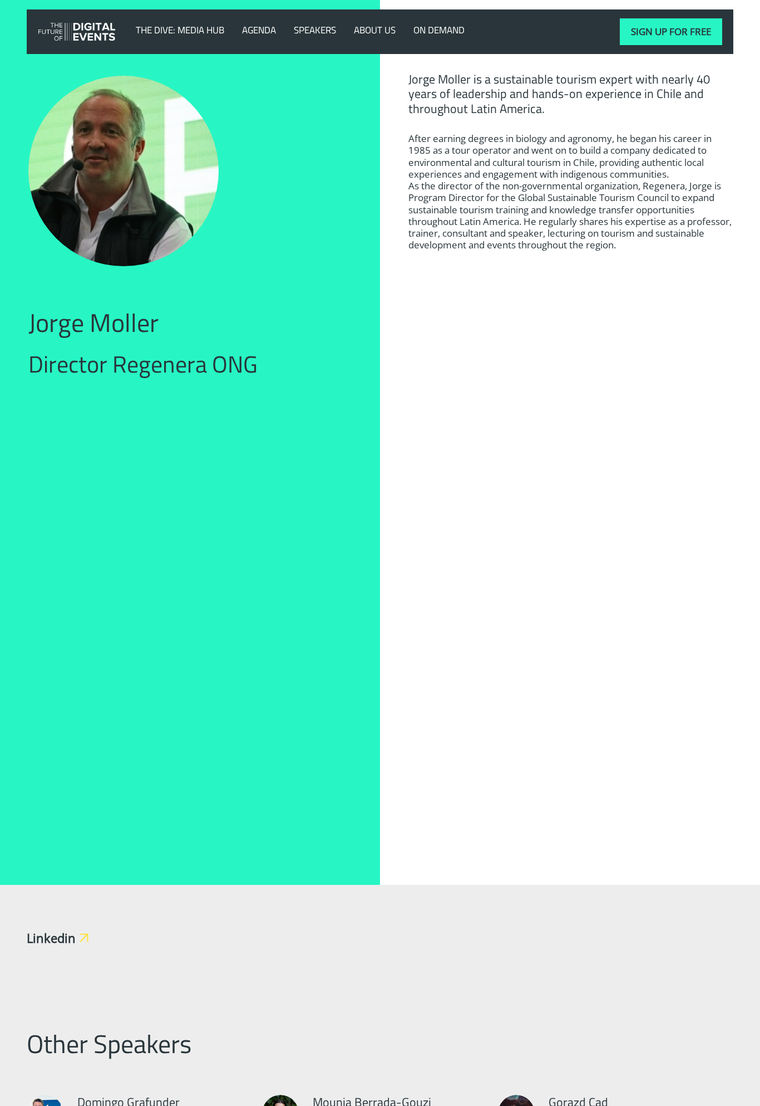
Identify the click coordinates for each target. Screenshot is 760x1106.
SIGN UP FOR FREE (671, 31)
